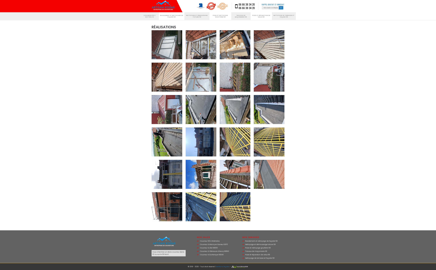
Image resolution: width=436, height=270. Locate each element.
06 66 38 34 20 (247, 4)
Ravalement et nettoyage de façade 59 (171, 16)
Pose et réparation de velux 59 (261, 16)
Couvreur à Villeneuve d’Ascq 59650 (214, 251)
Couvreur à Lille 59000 (209, 248)
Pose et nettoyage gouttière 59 (220, 16)
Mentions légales (222, 266)
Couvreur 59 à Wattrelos (149, 16)
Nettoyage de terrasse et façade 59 (284, 16)
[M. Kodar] (164, 6)
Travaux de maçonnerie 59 (241, 16)
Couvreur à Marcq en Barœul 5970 (214, 244)
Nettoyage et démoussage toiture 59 (197, 16)
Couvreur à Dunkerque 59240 (212, 255)
